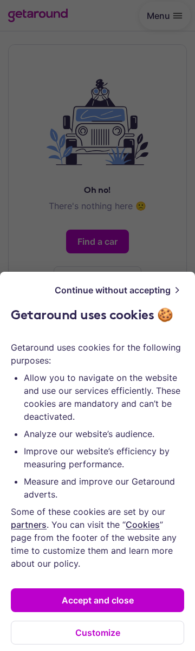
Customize (97, 632)
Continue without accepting (113, 290)
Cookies (143, 524)
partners (29, 524)
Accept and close (98, 600)
